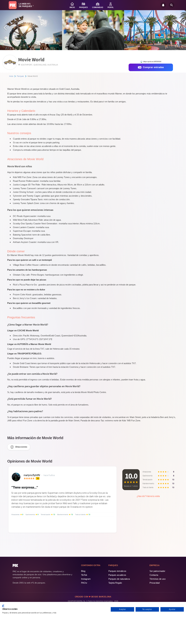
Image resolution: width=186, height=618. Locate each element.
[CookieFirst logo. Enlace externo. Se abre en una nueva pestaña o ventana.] (3, 606)
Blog (83, 571)
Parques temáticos (117, 571)
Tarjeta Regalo (115, 583)
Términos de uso (158, 579)
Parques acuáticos (117, 575)
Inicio (11, 76)
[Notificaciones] (163, 5)
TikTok (84, 575)
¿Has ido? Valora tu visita (148, 496)
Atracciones (21, 447)
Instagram (86, 579)
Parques (20, 76)
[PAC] (13, 5)
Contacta (154, 575)
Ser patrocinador (157, 571)
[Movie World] (10, 68)
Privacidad (155, 583)
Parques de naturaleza (119, 579)
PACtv (84, 583)
